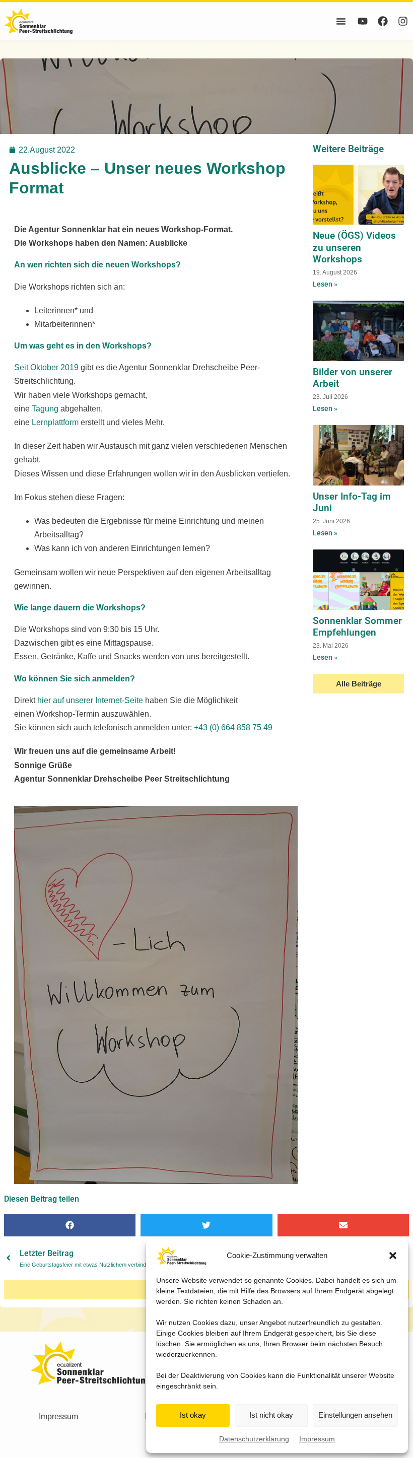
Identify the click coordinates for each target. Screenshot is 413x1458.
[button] (393, 1256)
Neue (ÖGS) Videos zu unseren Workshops (354, 247)
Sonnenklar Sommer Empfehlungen (357, 626)
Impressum (317, 1439)
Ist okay (193, 1415)
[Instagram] (403, 21)
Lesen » (325, 284)
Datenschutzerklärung (254, 1439)
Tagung (45, 408)
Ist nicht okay (271, 1415)
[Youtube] (363, 21)
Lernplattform (55, 422)
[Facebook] (383, 21)
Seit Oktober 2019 (46, 367)
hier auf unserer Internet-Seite (90, 700)
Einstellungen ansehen (355, 1415)
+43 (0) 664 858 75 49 (232, 727)
